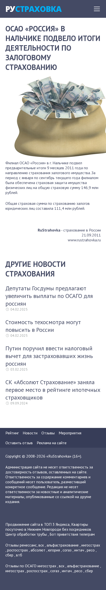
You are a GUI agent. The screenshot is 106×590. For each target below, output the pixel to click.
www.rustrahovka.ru (84, 239)
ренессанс (28, 545)
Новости (30, 432)
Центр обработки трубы (26, 534)
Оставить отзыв (19, 442)
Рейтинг (12, 432)
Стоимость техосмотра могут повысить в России (43, 326)
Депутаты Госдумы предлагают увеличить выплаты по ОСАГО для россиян (49, 295)
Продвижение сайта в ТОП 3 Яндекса (37, 524)
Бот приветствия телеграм (72, 534)
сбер (9, 554)
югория (54, 550)
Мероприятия (70, 432)
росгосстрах (17, 550)
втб (19, 554)
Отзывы (48, 432)
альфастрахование (63, 545)
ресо (91, 550)
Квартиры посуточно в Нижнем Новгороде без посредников (48, 527)
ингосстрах (90, 545)
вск (41, 545)
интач (79, 550)
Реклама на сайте (52, 442)
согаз (67, 550)
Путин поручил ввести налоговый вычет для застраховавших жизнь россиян (49, 355)
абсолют (38, 550)
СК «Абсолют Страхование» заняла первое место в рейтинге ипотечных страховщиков (52, 389)
